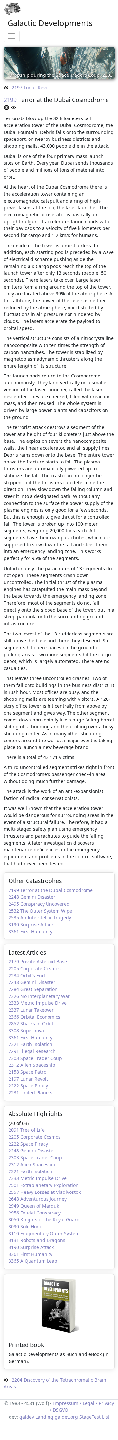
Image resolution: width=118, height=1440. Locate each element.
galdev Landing (36, 1417)
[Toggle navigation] (12, 36)
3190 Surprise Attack (31, 924)
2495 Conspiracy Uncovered (39, 904)
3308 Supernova (26, 1030)
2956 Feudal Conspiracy (35, 1213)
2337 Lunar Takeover (31, 1010)
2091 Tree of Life (27, 1130)
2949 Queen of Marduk (34, 1206)
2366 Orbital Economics (34, 1017)
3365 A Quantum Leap (33, 1261)
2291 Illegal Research (32, 1051)
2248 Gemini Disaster (32, 897)
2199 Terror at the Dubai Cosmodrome (51, 890)
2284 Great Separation (33, 989)
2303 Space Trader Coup (35, 1058)
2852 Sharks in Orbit (31, 1024)
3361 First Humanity (30, 931)
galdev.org (66, 1417)
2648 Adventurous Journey (38, 1199)
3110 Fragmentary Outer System (44, 1233)
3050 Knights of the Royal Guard (44, 1219)
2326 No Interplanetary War (39, 996)
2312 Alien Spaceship (32, 1065)
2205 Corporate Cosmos (35, 968)
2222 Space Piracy (28, 1086)
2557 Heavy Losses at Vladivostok (45, 1192)
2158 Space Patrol (28, 1072)
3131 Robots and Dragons (37, 1240)
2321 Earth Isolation (30, 1044)
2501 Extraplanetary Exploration (44, 1185)
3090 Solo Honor (26, 1226)
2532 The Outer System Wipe (40, 911)
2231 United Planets (30, 1092)
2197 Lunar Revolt (30, 87)
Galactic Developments (50, 22)
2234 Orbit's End (27, 975)
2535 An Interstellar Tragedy (40, 917)
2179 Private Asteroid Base (38, 961)
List (105, 1417)
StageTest (90, 1417)
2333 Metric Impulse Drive (38, 1003)
